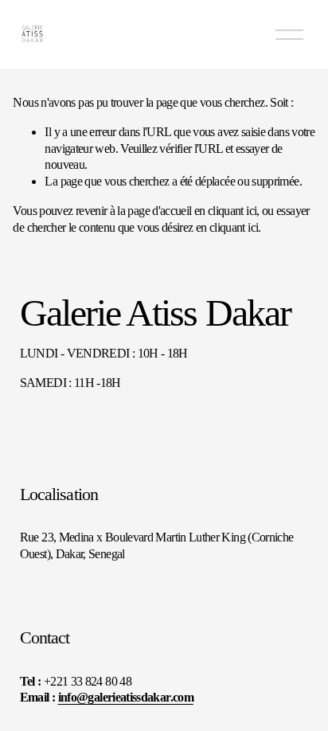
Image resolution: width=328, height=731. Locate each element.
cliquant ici (232, 210)
